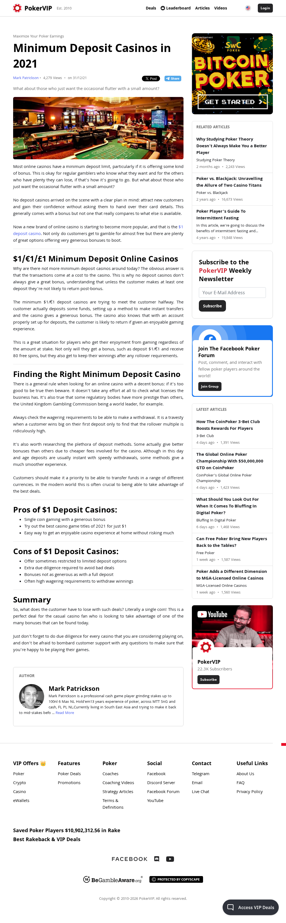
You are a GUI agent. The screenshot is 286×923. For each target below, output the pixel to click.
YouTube (155, 801)
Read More (65, 713)
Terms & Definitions (113, 804)
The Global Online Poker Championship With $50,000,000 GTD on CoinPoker (229, 461)
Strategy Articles (118, 792)
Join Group (210, 386)
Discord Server (161, 783)
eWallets (21, 801)
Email (197, 783)
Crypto (19, 783)
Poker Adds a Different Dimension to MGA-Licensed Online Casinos (231, 575)
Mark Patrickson (26, 78)
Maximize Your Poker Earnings (38, 37)
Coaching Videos (118, 783)
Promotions (69, 783)
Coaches (110, 774)
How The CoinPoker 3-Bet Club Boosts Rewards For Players (228, 426)
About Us (245, 774)
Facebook (156, 774)
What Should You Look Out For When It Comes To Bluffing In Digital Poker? (227, 506)
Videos (220, 8)
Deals (151, 8)
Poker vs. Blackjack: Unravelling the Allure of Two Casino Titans (229, 182)
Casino (19, 792)
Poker (18, 774)
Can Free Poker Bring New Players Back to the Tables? (231, 543)
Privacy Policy (250, 792)
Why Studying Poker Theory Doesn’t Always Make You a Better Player (231, 146)
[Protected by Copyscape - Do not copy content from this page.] (176, 879)
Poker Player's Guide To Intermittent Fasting (221, 215)
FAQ (241, 783)
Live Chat (200, 792)
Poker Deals (69, 774)
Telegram (200, 774)
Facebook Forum (163, 792)
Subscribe (212, 306)
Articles (202, 8)
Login (265, 8)
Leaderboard (178, 8)
